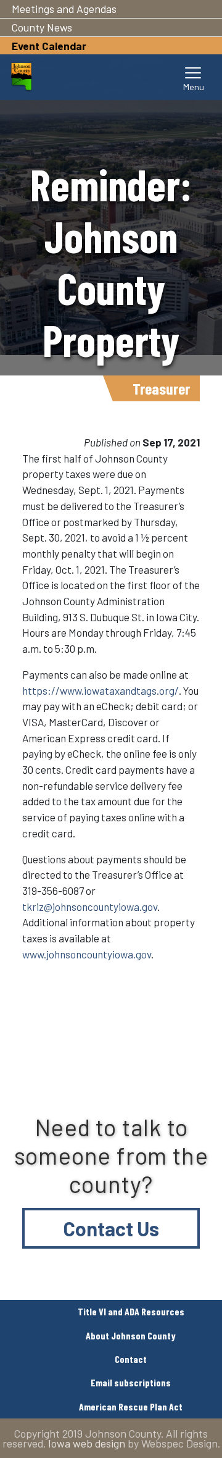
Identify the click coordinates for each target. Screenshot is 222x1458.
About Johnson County (131, 1335)
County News (42, 27)
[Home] (21, 77)
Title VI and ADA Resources (131, 1311)
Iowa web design (86, 1443)
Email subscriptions (131, 1382)
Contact (131, 1359)
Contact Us (111, 1228)
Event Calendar (49, 45)
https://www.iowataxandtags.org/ (100, 690)
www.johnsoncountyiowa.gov (86, 954)
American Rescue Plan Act (131, 1406)
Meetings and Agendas (64, 8)
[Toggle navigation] (193, 77)
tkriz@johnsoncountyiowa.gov (89, 906)
